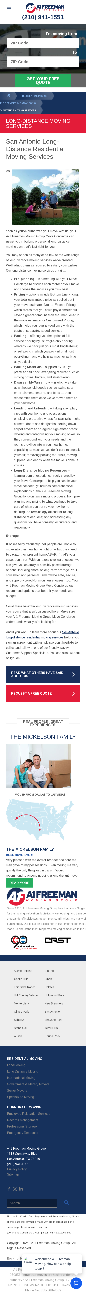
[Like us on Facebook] (9, 1190)
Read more (19, 883)
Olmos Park (21, 1011)
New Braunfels (54, 1003)
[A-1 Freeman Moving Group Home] (45, 8)
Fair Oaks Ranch (24, 987)
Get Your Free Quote (43, 80)
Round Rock (52, 1036)
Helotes (49, 987)
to (75, 52)
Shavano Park (53, 1019)
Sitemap (13, 1174)
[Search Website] (66, 1203)
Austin (18, 1036)
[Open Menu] (9, 8)
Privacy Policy (17, 1169)
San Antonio (52, 1011)
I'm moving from (61, 34)
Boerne (49, 970)
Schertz (19, 1019)
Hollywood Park (54, 995)
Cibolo (49, 979)
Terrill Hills (51, 1028)
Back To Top (16, 1258)
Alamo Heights (23, 970)
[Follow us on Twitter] (15, 1190)
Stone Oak (20, 1028)
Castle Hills (21, 979)
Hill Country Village (26, 995)
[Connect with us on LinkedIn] (21, 1190)
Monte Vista (21, 1003)
